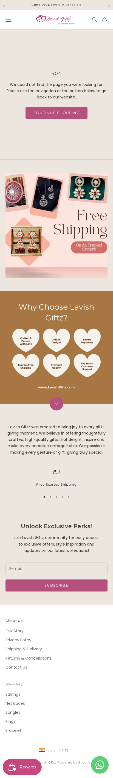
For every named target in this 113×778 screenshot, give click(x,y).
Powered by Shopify (74, 762)
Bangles (12, 712)
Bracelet (13, 730)
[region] (56, 478)
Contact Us (16, 667)
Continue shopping (56, 112)
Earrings (12, 694)
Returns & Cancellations (28, 658)
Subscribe (56, 585)
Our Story (14, 631)
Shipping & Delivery (23, 649)
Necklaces (15, 703)
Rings (10, 721)
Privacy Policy (18, 640)
